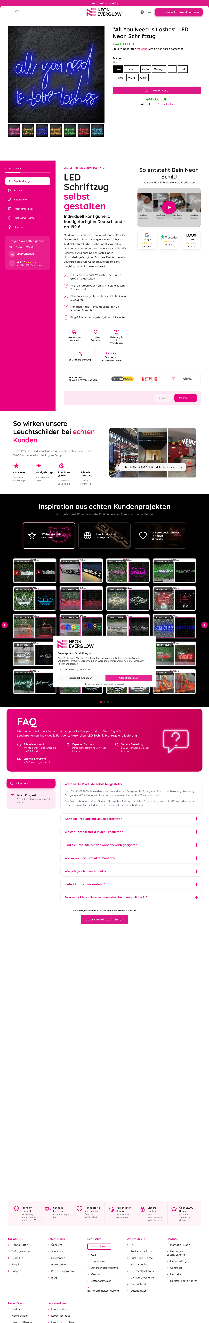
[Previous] (9, 2)
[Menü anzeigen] (10, 12)
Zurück (8, 74)
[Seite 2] (104, 702)
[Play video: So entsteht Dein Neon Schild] (169, 207)
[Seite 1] (101, 702)
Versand (142, 48)
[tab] (27, 181)
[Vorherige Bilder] (4, 625)
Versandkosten (165, 104)
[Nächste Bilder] (204, 625)
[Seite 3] (108, 702)
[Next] (199, 2)
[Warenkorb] (149, 12)
